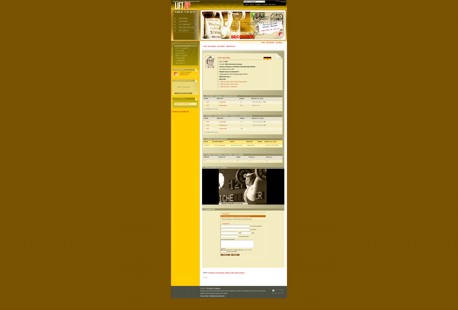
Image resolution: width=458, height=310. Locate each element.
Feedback (258, 4)
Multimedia (181, 31)
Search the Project (182, 104)
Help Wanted (180, 63)
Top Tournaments (182, 48)
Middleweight (223, 105)
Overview (180, 18)
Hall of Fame (180, 53)
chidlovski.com (184, 74)
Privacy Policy (204, 296)
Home (246, 4)
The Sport (181, 21)
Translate (283, 1)
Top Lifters (180, 50)
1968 (207, 102)
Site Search (272, 4)
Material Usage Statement (217, 296)
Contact (265, 4)
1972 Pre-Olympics (220, 145)
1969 (207, 125)
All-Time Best (182, 24)
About (251, 4)
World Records (181, 55)
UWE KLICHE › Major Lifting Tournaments (233, 82)
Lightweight (222, 102)
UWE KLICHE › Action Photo (229, 84)
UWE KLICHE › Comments (228, 87)
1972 (207, 105)
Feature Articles (184, 27)
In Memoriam (180, 60)
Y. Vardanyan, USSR (183, 93)
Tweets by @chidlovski (180, 111)
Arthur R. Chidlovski (214, 288)
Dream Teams (180, 58)
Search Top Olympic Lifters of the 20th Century (227, 273)
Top (206, 277)
